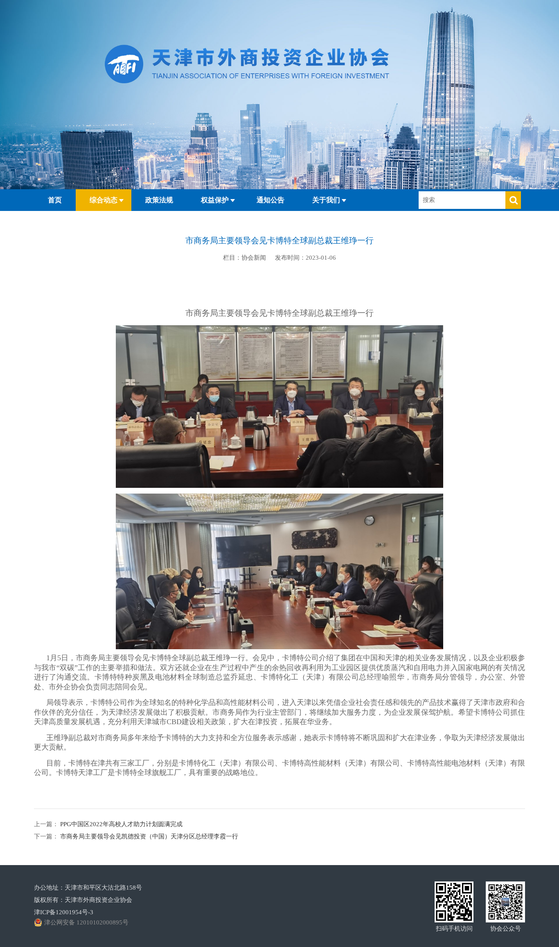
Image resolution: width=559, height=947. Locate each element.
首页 (55, 200)
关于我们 (326, 200)
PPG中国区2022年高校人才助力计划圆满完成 (121, 824)
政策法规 (159, 200)
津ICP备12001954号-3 (63, 912)
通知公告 (270, 200)
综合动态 (103, 200)
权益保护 (215, 200)
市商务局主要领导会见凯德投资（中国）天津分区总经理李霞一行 (148, 836)
